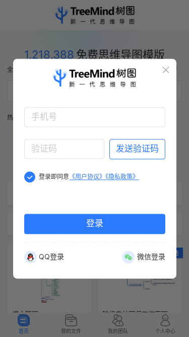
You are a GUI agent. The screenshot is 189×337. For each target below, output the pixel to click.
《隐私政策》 (122, 176)
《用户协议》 (87, 176)
